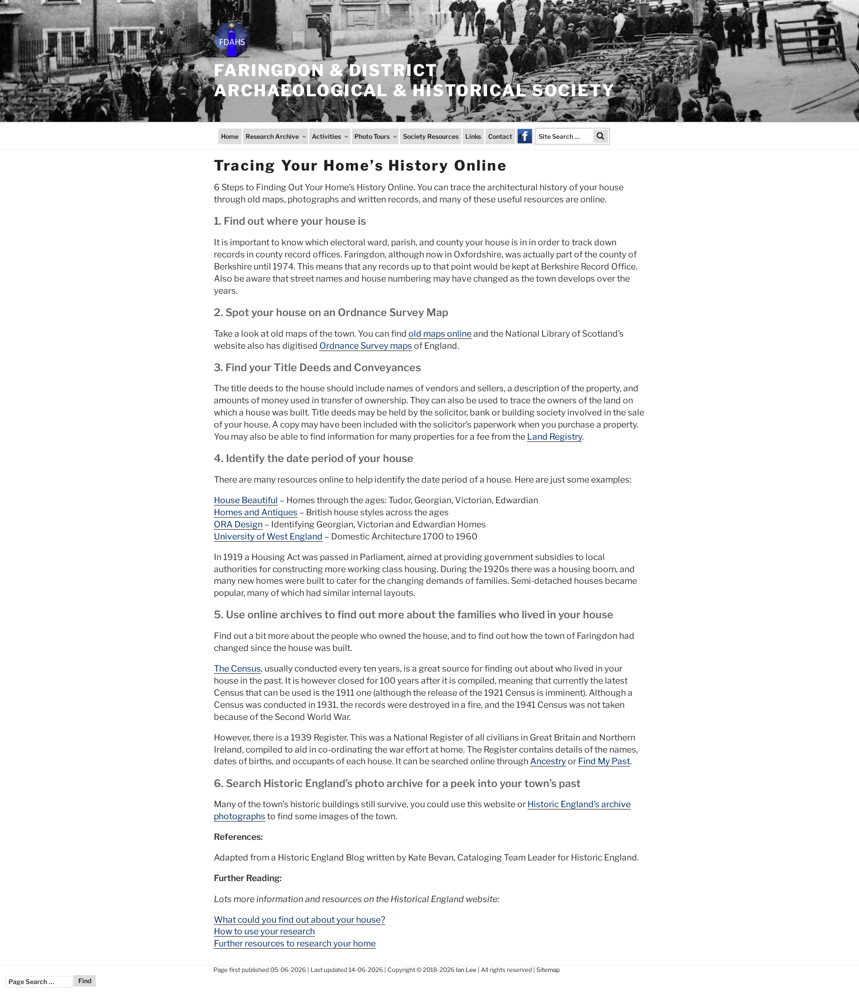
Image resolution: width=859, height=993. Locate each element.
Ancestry (548, 761)
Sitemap (548, 969)
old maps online (440, 333)
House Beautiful (246, 500)
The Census (237, 668)
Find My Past (604, 761)
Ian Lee (466, 969)
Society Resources (431, 136)
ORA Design (238, 524)
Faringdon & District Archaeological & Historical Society (414, 80)
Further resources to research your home (295, 943)
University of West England (268, 536)
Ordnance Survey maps (365, 345)
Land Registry (554, 436)
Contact (500, 136)
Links (473, 136)
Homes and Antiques (256, 512)
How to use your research (264, 931)
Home (229, 136)
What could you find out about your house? (299, 919)
